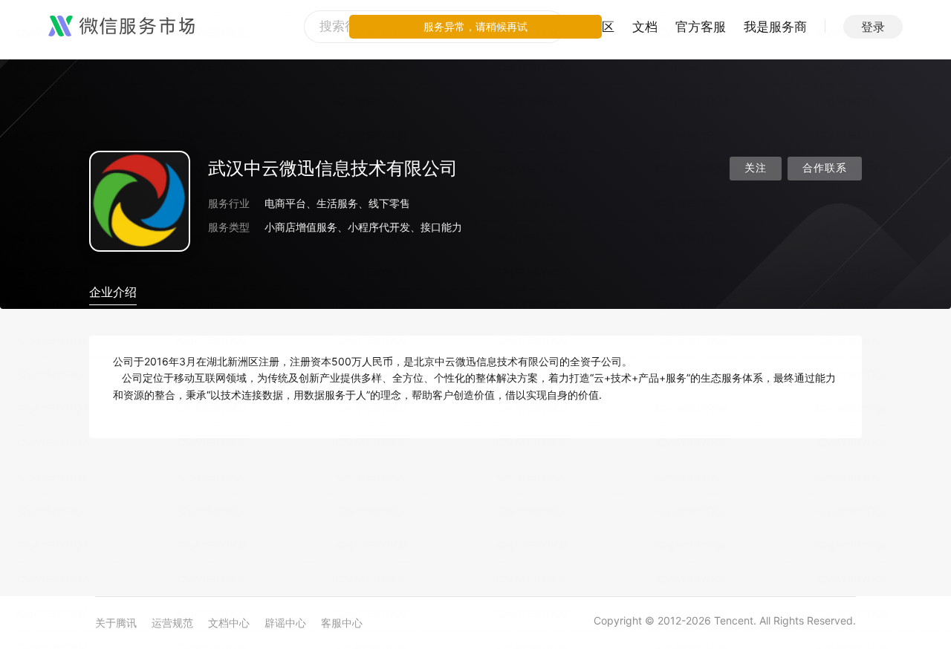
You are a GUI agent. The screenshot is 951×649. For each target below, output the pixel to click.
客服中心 (342, 622)
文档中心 (229, 622)
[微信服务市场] (121, 26)
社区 (601, 26)
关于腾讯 (116, 622)
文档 (645, 26)
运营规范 (172, 622)
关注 (755, 168)
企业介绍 (113, 291)
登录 (873, 26)
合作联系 (824, 168)
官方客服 (700, 26)
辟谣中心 (285, 622)
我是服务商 (775, 26)
